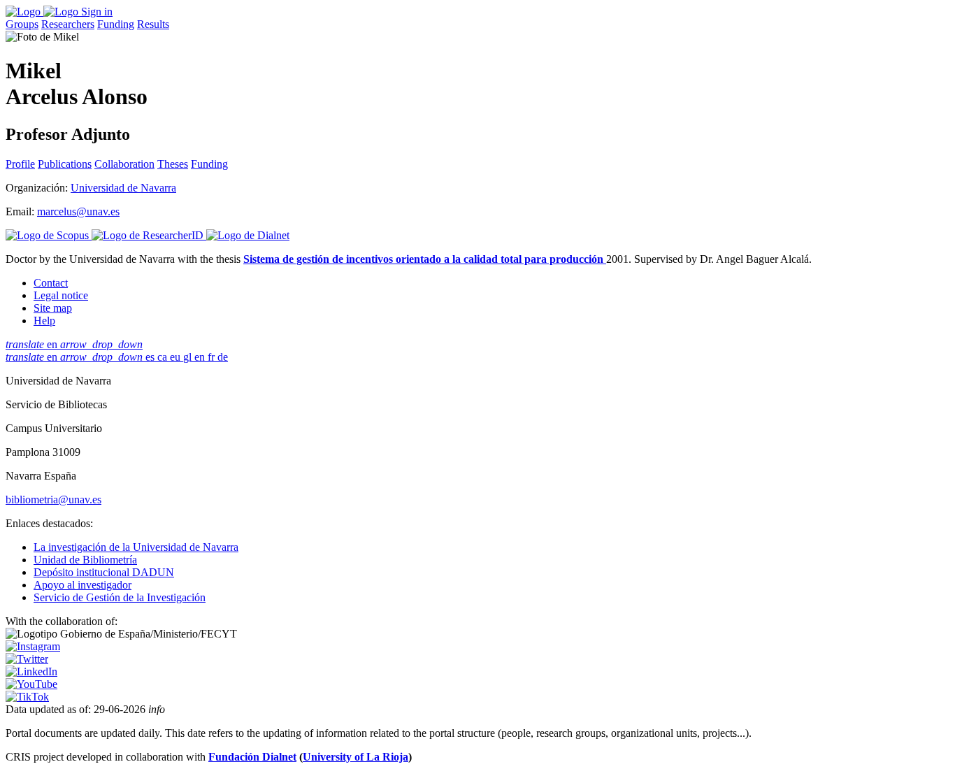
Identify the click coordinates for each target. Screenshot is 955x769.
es (151, 357)
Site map (53, 308)
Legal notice (61, 295)
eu (176, 357)
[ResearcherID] (149, 235)
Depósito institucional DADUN (104, 572)
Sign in (97, 11)
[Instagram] (33, 646)
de (222, 357)
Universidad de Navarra (123, 188)
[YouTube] (31, 684)
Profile (20, 164)
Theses (172, 164)
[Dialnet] (247, 235)
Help (44, 320)
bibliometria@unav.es (53, 499)
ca (163, 357)
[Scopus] (49, 235)
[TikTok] (27, 697)
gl (188, 357)
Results (153, 24)
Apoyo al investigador (82, 585)
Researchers (67, 24)
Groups (22, 24)
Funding (115, 24)
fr (212, 357)
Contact (51, 283)
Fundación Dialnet (252, 757)
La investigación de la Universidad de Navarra (136, 547)
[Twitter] (27, 659)
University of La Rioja (355, 757)
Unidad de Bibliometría (85, 560)
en (74, 344)
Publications (65, 164)
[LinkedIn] (31, 671)
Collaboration (124, 164)
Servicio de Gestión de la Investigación (120, 597)
